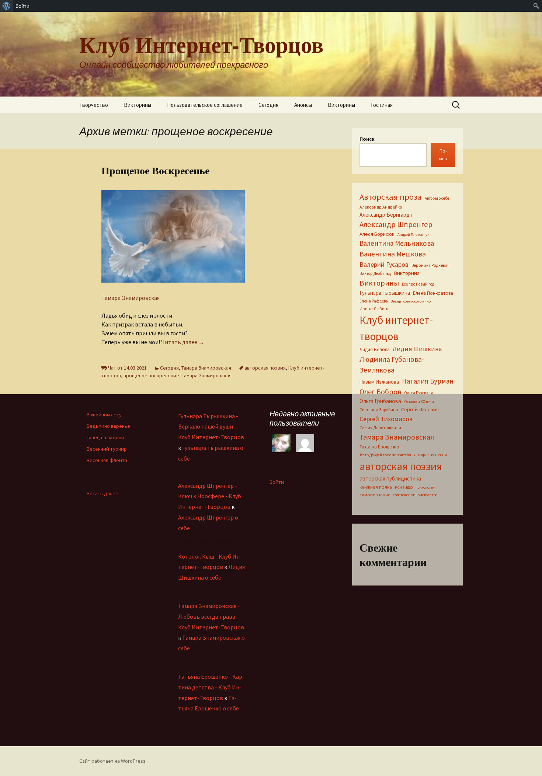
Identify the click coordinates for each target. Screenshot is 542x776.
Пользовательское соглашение (205, 104)
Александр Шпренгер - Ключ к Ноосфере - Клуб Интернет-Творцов (209, 496)
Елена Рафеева (373, 301)
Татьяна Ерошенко (379, 447)
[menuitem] (6, 6)
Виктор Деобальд (375, 273)
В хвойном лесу (104, 414)
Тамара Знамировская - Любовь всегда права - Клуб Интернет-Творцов (211, 616)
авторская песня (430, 454)
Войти (277, 482)
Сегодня (268, 104)
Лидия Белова (374, 349)
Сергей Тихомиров (386, 419)
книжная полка (375, 487)
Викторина (407, 273)
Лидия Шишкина (417, 349)
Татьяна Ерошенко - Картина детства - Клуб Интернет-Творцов (211, 687)
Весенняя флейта (107, 460)
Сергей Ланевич (420, 409)
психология (425, 487)
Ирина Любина (374, 308)
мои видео (404, 487)
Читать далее (182, 342)
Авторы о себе (437, 198)
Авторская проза (390, 197)
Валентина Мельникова (396, 243)
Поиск (367, 139)
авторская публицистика (390, 478)
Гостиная (382, 104)
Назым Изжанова (379, 381)
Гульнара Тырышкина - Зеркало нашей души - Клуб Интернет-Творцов (211, 426)
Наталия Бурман (428, 381)
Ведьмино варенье (108, 426)
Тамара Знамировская (130, 297)
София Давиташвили (380, 427)
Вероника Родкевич (430, 265)
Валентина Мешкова (392, 253)
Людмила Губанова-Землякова (391, 364)
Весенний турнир (107, 448)
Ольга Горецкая (418, 392)
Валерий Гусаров (384, 264)
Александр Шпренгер (395, 224)
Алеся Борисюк (377, 234)
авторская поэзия (265, 367)
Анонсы (303, 104)
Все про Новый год (418, 284)
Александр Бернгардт (386, 214)
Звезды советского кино (411, 301)
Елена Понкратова (433, 293)
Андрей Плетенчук (413, 234)
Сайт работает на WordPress (112, 761)
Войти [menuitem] (22, 6)
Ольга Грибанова (380, 401)
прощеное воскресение (151, 375)
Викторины (137, 104)
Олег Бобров (380, 391)
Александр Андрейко (380, 207)
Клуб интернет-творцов (396, 328)
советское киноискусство (415, 494)
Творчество (93, 104)
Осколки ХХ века (419, 401)
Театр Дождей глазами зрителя (385, 454)
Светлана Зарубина (378, 409)
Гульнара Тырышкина (384, 292)
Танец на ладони (105, 437)
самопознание (374, 494)
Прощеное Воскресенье (155, 170)
